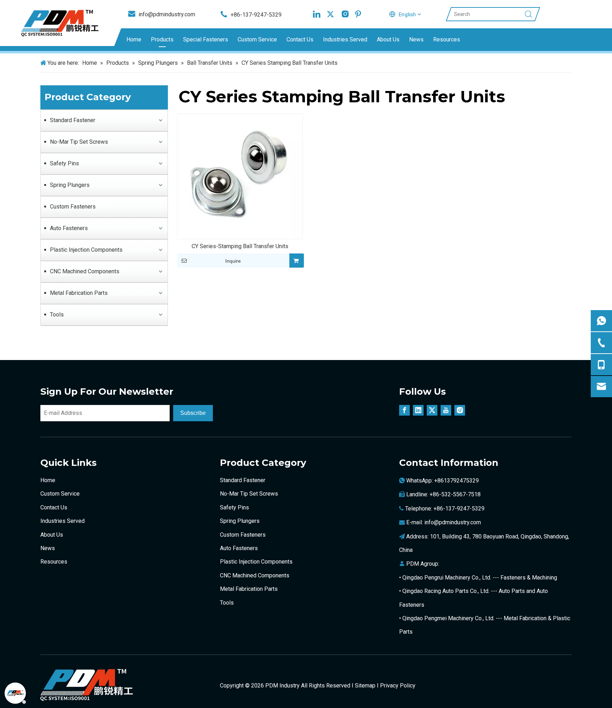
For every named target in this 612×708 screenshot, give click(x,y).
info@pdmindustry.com (452, 522)
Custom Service (257, 39)
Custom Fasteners (73, 206)
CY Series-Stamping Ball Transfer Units (240, 246)
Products (162, 39)
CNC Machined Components (84, 271)
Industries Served (345, 39)
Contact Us (300, 39)
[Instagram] (344, 14)
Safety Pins (64, 163)
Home (133, 39)
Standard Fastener (72, 120)
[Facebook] (404, 410)
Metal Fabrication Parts (79, 293)
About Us (388, 39)
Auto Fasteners (69, 228)
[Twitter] (330, 14)
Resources (446, 39)
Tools (57, 314)
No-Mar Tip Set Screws (79, 141)
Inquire (233, 261)
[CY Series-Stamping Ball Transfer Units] (239, 176)
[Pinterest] (358, 14)
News (416, 39)
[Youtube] (446, 410)
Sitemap (365, 685)
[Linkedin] (317, 14)
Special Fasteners (205, 39)
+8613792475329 (456, 480)
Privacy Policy (397, 685)
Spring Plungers (70, 185)
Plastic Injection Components (86, 249)
